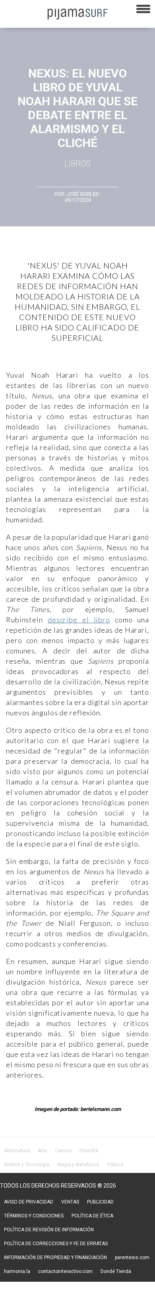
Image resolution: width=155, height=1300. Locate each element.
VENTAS (70, 1202)
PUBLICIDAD (100, 1202)
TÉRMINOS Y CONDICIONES (34, 1216)
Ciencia (63, 1150)
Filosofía (88, 1150)
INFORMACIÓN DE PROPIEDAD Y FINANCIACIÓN (55, 1257)
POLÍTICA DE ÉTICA (92, 1216)
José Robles (82, 194)
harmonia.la (17, 1271)
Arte (42, 1150)
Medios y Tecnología (26, 1164)
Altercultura (17, 1150)
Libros (77, 163)
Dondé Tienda (116, 1271)
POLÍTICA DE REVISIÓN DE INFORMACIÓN (49, 1229)
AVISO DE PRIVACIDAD (28, 1202)
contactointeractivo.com (65, 1271)
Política (115, 1164)
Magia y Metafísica (78, 1164)
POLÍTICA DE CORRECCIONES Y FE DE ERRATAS (56, 1243)
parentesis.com (132, 1257)
